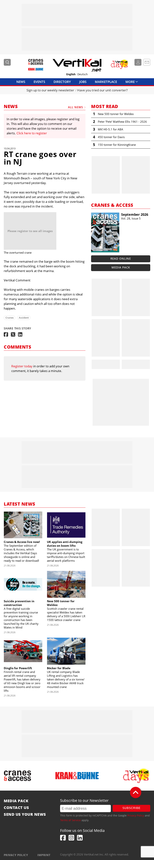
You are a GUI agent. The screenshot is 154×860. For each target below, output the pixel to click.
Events (39, 82)
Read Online (120, 258)
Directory (62, 82)
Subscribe (131, 808)
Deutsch (82, 74)
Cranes (9, 317)
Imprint (43, 855)
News (20, 82)
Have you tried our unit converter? (102, 90)
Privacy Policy (135, 815)
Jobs (82, 82)
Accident (24, 317)
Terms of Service (70, 820)
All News (75, 107)
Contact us (16, 807)
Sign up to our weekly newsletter (50, 90)
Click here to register (32, 133)
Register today (21, 366)
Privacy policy (16, 855)
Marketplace (106, 82)
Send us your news (25, 814)
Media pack (121, 267)
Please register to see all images (30, 231)
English (70, 74)
